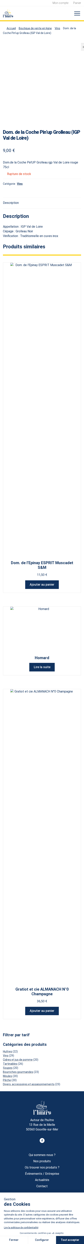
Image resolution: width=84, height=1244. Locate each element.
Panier (77, 2)
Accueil (11, 28)
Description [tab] (11, 203)
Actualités (42, 1180)
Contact (42, 1186)
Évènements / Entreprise (42, 1174)
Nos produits (42, 1161)
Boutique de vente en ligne (35, 28)
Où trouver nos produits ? (42, 1167)
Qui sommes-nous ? (42, 1155)
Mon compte (60, 2)
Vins (57, 28)
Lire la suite (42, 667)
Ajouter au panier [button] (42, 584)
